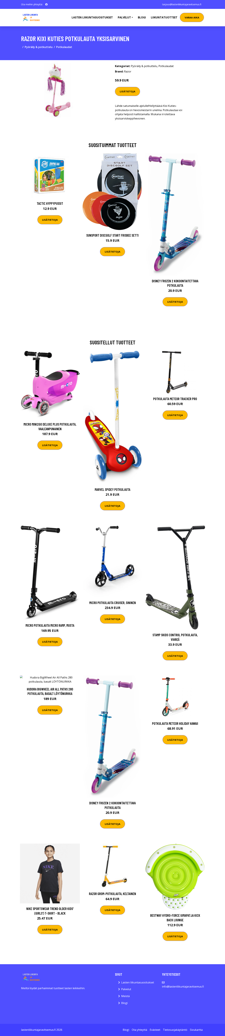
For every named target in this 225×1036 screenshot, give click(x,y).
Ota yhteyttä (139, 1030)
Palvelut (126, 989)
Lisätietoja (127, 91)
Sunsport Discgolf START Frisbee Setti (112, 235)
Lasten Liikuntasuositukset (92, 17)
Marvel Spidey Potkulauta (112, 489)
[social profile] (46, 4)
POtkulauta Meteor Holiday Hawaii (175, 723)
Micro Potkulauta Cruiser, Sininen (112, 603)
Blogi (142, 17)
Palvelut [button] (124, 17)
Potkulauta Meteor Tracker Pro (175, 399)
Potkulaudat (64, 47)
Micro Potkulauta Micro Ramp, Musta (50, 625)
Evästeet (155, 1030)
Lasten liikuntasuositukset (137, 982)
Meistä (125, 996)
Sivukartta (196, 1030)
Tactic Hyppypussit (50, 203)
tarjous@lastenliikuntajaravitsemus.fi (181, 4)
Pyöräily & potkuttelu (39, 47)
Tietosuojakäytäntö (175, 1030)
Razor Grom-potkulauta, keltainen (112, 894)
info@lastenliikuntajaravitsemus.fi (183, 986)
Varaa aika (192, 17)
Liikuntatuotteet (164, 17)
